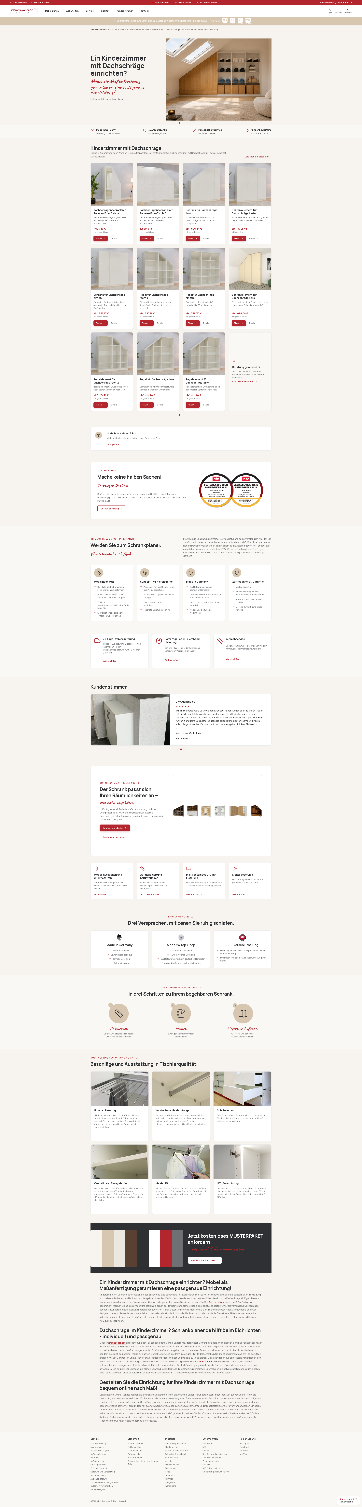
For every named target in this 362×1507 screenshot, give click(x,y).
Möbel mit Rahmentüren (176, 1450)
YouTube (244, 1454)
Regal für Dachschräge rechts (154, 296)
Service (90, 10)
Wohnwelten (72, 10)
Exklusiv (206, 1464)
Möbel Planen (100, 894)
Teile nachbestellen (99, 1468)
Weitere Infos (109, 661)
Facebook (244, 1447)
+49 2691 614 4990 (41, 2)
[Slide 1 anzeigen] (179, 123)
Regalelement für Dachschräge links (197, 381)
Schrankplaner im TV (211, 1457)
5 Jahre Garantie (135, 1443)
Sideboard (170, 1475)
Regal (168, 1471)
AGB (204, 1447)
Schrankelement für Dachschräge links (244, 296)
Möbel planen (52, 10)
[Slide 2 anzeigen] (182, 123)
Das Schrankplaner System (214, 1454)
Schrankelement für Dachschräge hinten (244, 211)
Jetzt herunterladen (150, 894)
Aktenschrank (171, 1457)
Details (114, 238)
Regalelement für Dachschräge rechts (106, 381)
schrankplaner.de (98, 29)
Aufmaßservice (97, 1461)
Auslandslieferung (98, 1478)
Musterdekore (97, 1447)
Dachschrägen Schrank (176, 1443)
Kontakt (145, 10)
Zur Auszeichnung (110, 508)
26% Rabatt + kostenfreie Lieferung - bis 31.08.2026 (181, 20)
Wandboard (170, 1486)
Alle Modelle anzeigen (257, 156)
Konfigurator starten (113, 828)
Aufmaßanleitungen (99, 1450)
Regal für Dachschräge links (157, 379)
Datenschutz (134, 1454)
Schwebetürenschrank (175, 1454)
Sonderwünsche (98, 1475)
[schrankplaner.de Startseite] (24, 11)
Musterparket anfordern (203, 1260)
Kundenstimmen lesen (114, 837)
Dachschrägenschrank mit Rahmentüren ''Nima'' (110, 211)
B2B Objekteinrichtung (212, 1468)
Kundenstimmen (125, 10)
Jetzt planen (112, 444)
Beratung (94, 1457)
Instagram (244, 1443)
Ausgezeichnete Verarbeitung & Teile (143, 1462)
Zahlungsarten (135, 1447)
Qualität (105, 10)
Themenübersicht (210, 1461)
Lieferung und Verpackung (102, 1471)
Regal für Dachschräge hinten (200, 296)
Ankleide (169, 1461)
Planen (99, 238)
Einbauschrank (172, 1464)
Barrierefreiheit (135, 1457)
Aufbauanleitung (98, 1454)
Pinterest (244, 1450)
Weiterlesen (182, 738)
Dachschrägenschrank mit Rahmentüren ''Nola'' (156, 211)
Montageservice (98, 1464)
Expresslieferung (98, 1443)
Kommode (170, 1478)
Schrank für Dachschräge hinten (109, 296)
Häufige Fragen (97, 1489)
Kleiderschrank (172, 1447)
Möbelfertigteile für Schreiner (216, 1471)
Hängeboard (171, 1482)
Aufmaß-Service (20, 2)
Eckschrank (170, 1468)
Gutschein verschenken (101, 1486)
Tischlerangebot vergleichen (104, 1482)
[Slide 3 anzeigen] (184, 749)
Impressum (207, 1443)
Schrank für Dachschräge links (201, 211)
